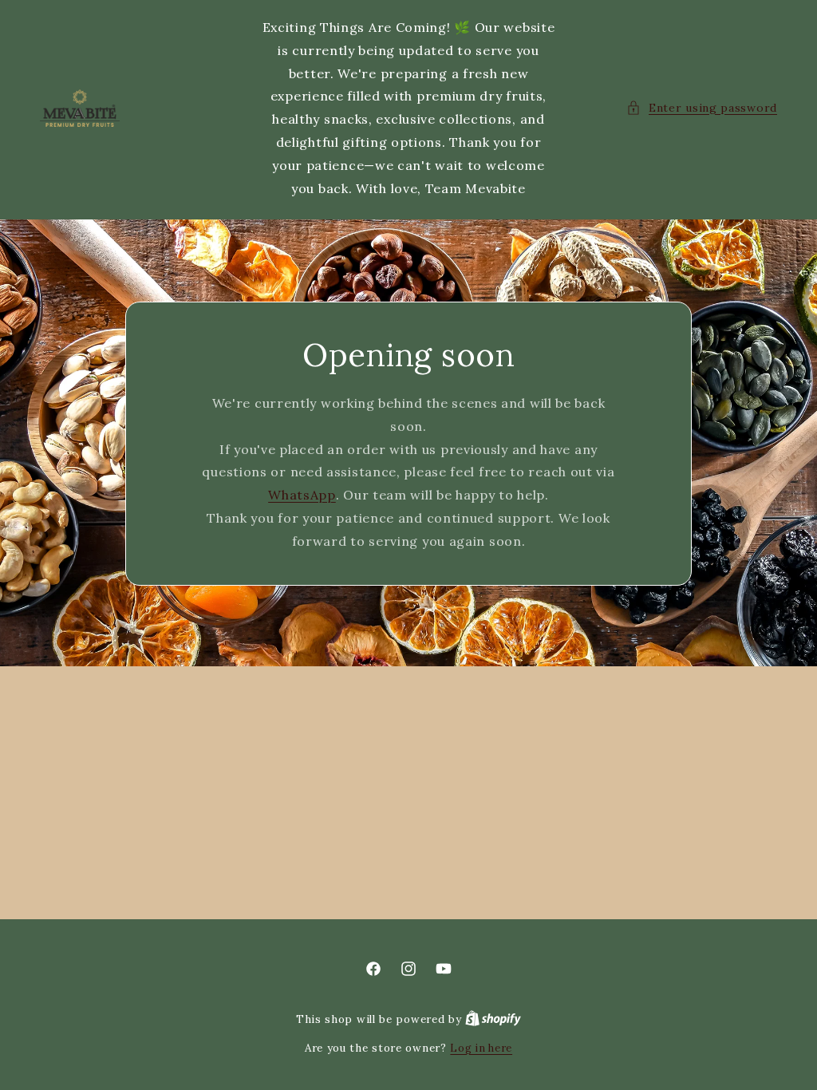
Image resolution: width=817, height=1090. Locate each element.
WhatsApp (302, 495)
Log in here (481, 1048)
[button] (701, 108)
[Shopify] (493, 1019)
